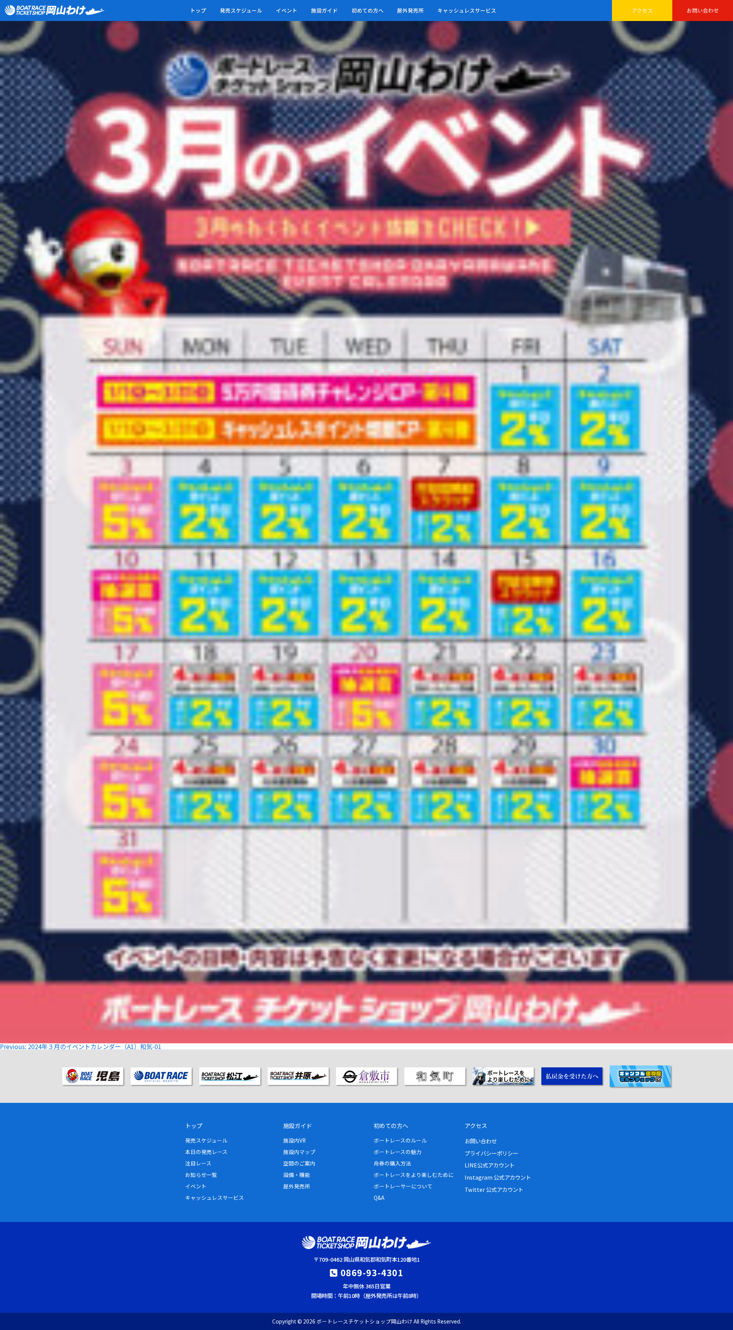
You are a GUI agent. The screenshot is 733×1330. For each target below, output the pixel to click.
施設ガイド (324, 10)
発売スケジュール (241, 10)
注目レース (198, 1163)
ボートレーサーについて (403, 1186)
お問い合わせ (703, 10)
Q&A (379, 1197)
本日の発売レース (206, 1152)
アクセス (642, 10)
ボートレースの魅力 (397, 1152)
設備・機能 (296, 1174)
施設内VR (294, 1140)
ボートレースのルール (400, 1140)
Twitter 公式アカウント (494, 1189)
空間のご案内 (299, 1163)
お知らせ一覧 (201, 1174)
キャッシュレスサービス (467, 10)
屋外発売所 (410, 10)
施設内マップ (299, 1152)
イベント (286, 10)
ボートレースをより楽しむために (414, 1174)
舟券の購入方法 (392, 1163)
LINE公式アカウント (490, 1165)
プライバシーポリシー (491, 1153)
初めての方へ (368, 10)
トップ (198, 10)
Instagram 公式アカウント (498, 1177)
